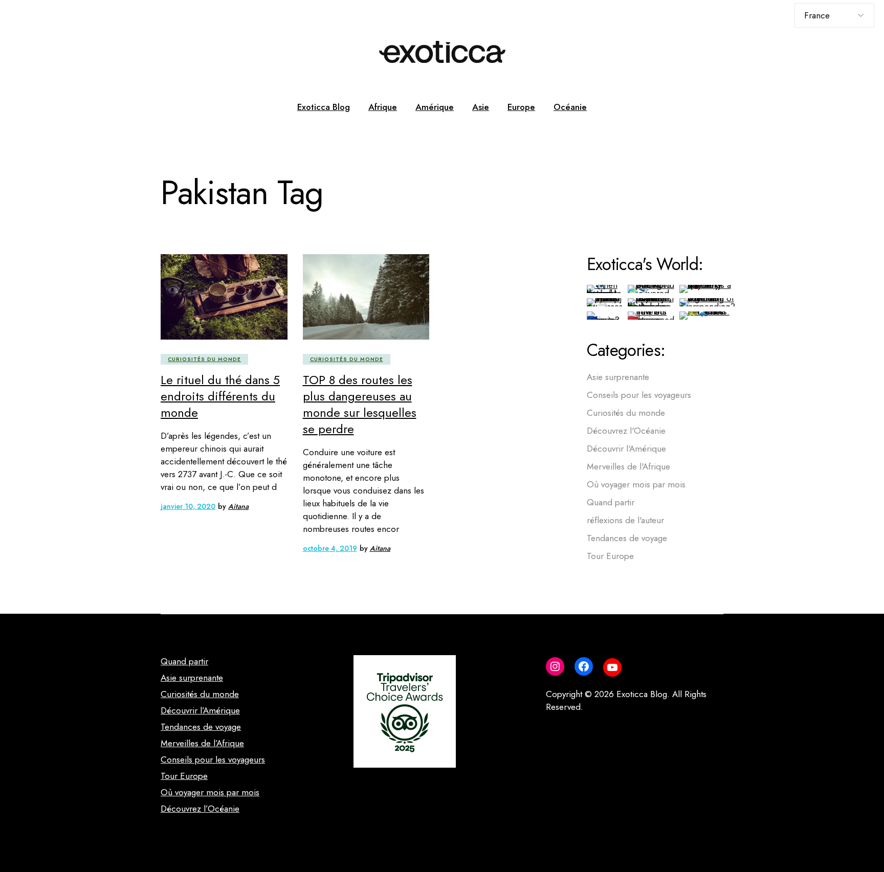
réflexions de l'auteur (625, 520)
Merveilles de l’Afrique (202, 743)
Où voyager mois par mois (636, 484)
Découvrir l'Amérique (626, 448)
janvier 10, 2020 (188, 506)
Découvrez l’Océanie (200, 808)
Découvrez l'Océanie (626, 430)
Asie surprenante (618, 377)
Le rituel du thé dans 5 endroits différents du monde (220, 396)
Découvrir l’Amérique (200, 710)
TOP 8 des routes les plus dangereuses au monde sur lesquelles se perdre (359, 404)
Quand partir (610, 502)
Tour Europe (610, 556)
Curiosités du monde (204, 359)
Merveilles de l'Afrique (628, 466)
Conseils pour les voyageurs (639, 395)
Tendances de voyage (627, 538)
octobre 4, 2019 (330, 548)
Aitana (238, 506)
